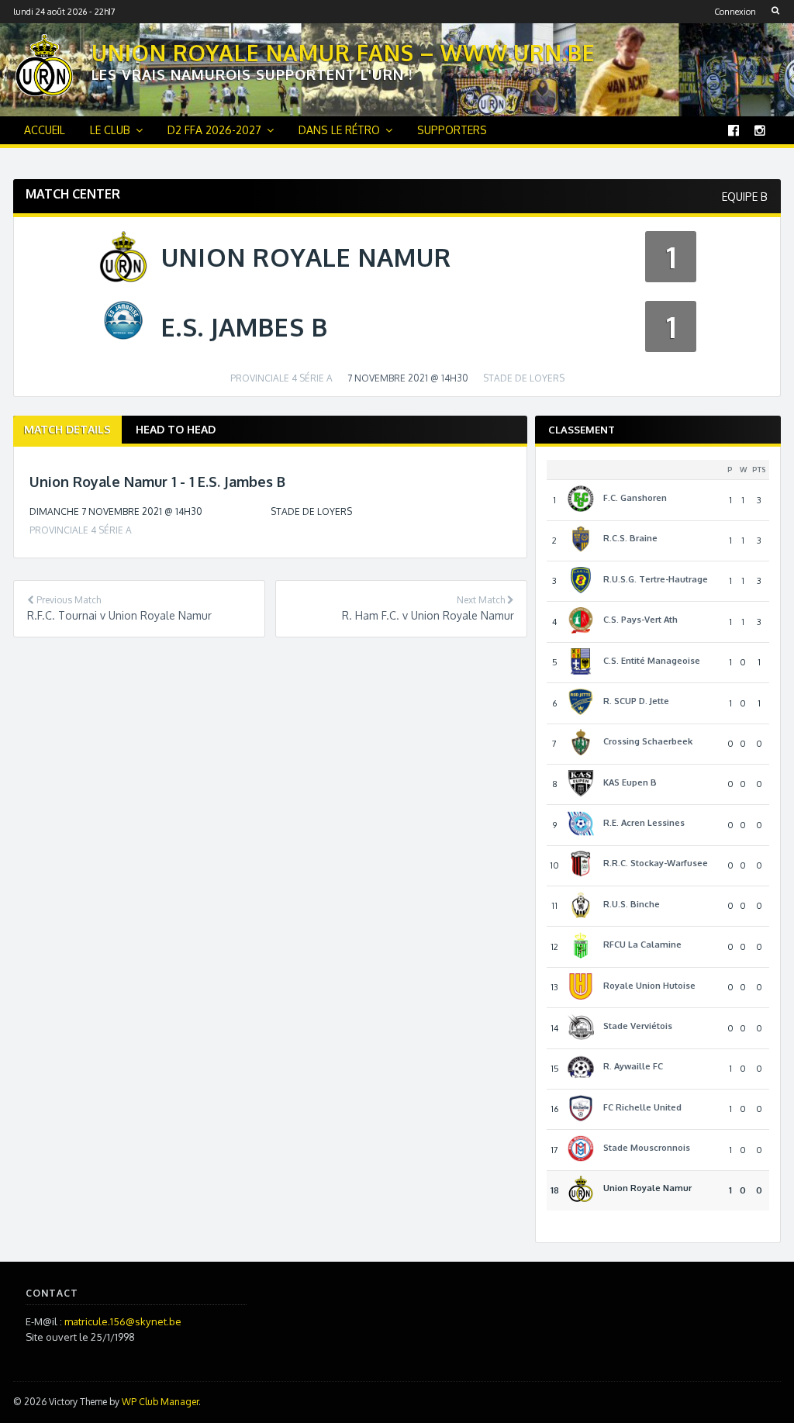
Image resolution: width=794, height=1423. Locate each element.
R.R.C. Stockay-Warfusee (655, 863)
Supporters (452, 129)
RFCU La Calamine (642, 944)
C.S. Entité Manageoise (651, 660)
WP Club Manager (160, 1401)
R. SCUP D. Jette (636, 701)
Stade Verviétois (637, 1026)
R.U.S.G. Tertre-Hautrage (655, 579)
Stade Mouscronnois (646, 1147)
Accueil (44, 129)
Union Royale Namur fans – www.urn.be (343, 53)
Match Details (67, 429)
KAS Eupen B (630, 782)
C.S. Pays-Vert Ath (640, 619)
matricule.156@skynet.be (122, 1321)
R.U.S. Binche (631, 904)
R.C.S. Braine (630, 538)
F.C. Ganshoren (635, 497)
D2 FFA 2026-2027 (214, 129)
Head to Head (176, 429)
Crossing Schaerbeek (647, 741)
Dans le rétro (339, 129)
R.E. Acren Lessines (644, 822)
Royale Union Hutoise (649, 985)
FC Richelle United (642, 1107)
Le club (110, 129)
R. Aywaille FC (633, 1066)
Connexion (735, 11)
